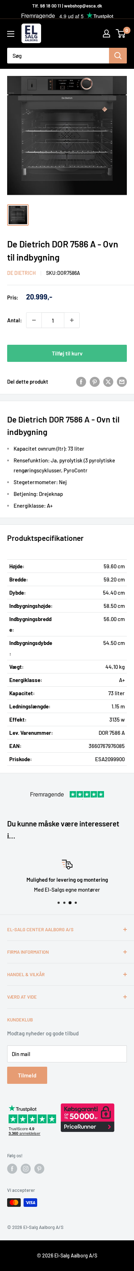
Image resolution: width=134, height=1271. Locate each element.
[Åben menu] (10, 34)
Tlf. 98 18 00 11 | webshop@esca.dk (67, 6)
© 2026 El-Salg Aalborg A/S (67, 1255)
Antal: (14, 320)
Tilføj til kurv (67, 353)
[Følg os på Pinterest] (39, 1169)
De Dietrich (21, 273)
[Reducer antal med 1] (33, 320)
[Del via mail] (122, 381)
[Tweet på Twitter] (108, 381)
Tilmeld (27, 1075)
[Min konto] (106, 33)
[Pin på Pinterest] (95, 381)
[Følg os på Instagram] (26, 1169)
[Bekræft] (118, 55)
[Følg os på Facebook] (12, 1169)
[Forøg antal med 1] (71, 320)
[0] (120, 33)
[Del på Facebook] (81, 381)
